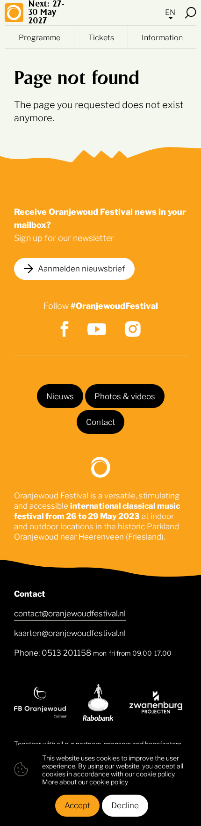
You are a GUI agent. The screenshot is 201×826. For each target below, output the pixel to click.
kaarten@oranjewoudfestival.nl (70, 632)
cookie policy (108, 781)
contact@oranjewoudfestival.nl (70, 612)
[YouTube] (96, 329)
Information (162, 37)
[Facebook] (64, 329)
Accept (77, 804)
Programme (39, 37)
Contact (100, 421)
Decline (125, 804)
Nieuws (60, 395)
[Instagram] (133, 329)
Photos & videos (124, 395)
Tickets (101, 37)
